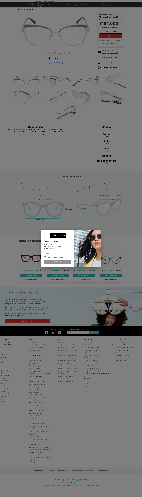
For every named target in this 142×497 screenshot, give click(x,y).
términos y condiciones (63, 257)
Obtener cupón (57, 262)
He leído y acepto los (51, 257)
